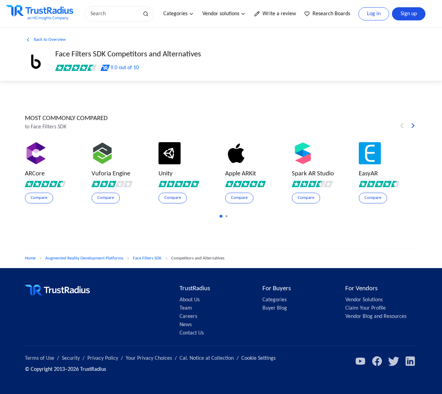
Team (186, 308)
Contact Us (192, 333)
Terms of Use (39, 358)
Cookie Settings (258, 358)
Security (71, 358)
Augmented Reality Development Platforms (84, 258)
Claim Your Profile (365, 308)
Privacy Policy (102, 358)
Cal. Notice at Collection (207, 358)
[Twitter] (393, 361)
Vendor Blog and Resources (375, 316)
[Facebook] (377, 361)
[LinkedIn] (410, 361)
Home (30, 258)
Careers (188, 316)
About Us (190, 300)
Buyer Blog (274, 308)
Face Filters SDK (147, 258)
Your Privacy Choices (149, 358)
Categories (175, 14)
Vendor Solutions (364, 300)
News (186, 325)
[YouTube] (360, 361)
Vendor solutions (220, 14)
